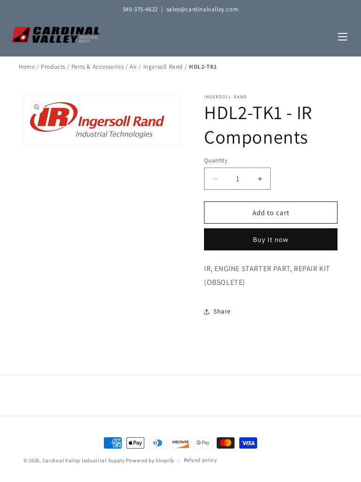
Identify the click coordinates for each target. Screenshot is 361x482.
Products (53, 67)
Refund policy (200, 460)
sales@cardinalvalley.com (202, 9)
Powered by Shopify (150, 460)
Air (133, 67)
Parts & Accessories (97, 67)
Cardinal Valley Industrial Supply (84, 460)
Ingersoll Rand (163, 67)
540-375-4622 (140, 9)
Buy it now (271, 239)
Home (27, 67)
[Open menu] (343, 37)
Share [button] (222, 311)
